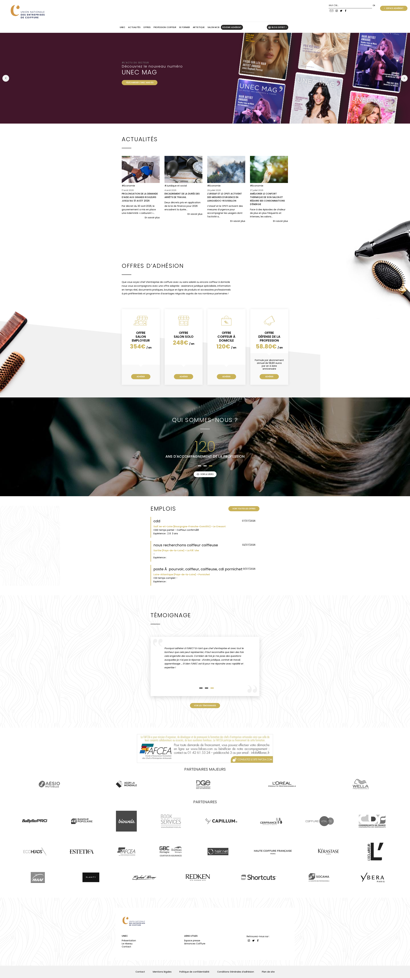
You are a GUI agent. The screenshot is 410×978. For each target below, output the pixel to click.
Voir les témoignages (205, 705)
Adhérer (141, 376)
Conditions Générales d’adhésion (235, 971)
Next (404, 78)
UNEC (125, 936)
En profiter (131, 82)
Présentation (129, 940)
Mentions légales (162, 971)
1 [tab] (199, 465)
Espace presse (192, 940)
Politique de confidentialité (194, 971)
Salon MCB (213, 27)
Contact (126, 946)
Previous (5, 78)
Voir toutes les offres (243, 508)
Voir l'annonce (245, 532)
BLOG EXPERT (278, 27)
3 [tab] (210, 465)
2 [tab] (205, 465)
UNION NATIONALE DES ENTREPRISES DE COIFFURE (27, 11)
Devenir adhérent (232, 27)
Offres (147, 27)
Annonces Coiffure (194, 943)
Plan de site (268, 971)
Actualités (134, 27)
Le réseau (127, 943)
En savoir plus (152, 217)
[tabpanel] (179, 449)
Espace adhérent (394, 8)
